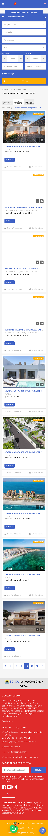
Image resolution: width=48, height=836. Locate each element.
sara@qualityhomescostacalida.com (20, 742)
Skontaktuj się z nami (10, 747)
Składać (38, 770)
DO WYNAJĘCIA (29, 102)
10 (27, 666)
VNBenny (30, 833)
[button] (8, 794)
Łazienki (28, 53)
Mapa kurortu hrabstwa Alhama (15, 752)
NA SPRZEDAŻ (18, 102)
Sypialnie (5, 53)
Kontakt (31, 828)
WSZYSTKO (7, 103)
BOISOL (14, 681)
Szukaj (25, 81)
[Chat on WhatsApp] (14, 829)
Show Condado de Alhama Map (24, 13)
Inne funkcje (8, 74)
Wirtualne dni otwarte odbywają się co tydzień (20, 757)
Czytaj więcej (7, 721)
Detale (8, 160)
